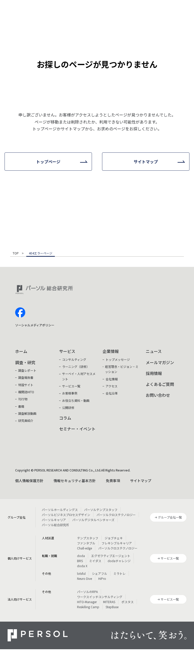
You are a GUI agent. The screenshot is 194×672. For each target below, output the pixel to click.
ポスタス (128, 602)
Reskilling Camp (88, 607)
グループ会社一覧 (170, 517)
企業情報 (111, 351)
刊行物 (22, 399)
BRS (80, 561)
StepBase (112, 607)
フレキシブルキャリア (117, 543)
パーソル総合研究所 (55, 525)
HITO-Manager (87, 602)
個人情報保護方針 (29, 480)
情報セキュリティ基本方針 (75, 480)
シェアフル (99, 573)
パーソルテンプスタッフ (100, 509)
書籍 (21, 406)
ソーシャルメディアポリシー (34, 325)
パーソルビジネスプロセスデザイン (66, 514)
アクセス (111, 386)
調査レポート (27, 370)
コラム (65, 418)
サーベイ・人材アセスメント (78, 376)
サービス (67, 351)
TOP (16, 253)
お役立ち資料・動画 (75, 400)
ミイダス (95, 561)
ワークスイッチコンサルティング (99, 597)
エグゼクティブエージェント (110, 556)
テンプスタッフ (87, 538)
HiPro (102, 578)
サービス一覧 (71, 386)
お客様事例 (69, 393)
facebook (20, 312)
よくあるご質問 (160, 384)
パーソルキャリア (54, 520)
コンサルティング (74, 359)
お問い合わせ (158, 395)
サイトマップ (140, 480)
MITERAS (109, 602)
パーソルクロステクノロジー (116, 514)
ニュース (154, 351)
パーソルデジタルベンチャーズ (93, 520)
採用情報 (154, 373)
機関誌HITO (26, 392)
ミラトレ (119, 573)
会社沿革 (112, 393)
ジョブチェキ (114, 538)
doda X (82, 566)
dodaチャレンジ (119, 561)
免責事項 (113, 480)
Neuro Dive (84, 578)
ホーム (21, 351)
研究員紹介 (25, 420)
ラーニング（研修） (75, 366)
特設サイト (25, 385)
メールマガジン (160, 362)
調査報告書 (25, 377)
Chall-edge (84, 548)
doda (81, 556)
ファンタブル (86, 543)
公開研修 (68, 407)
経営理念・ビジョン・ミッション (121, 369)
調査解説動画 (27, 413)
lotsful (81, 573)
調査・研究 (25, 362)
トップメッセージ (118, 359)
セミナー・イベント (77, 429)
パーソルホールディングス (60, 509)
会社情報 (112, 379)
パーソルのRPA (87, 591)
